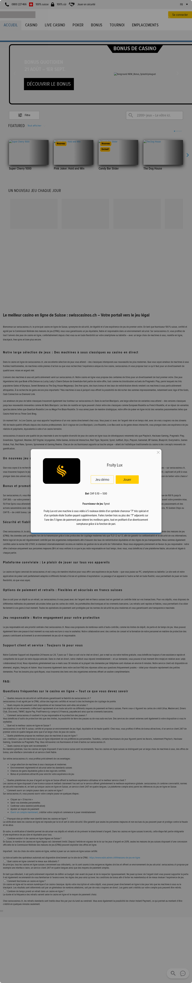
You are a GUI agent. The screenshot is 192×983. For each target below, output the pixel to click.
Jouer (127, 479)
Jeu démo (102, 479)
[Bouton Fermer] (158, 452)
